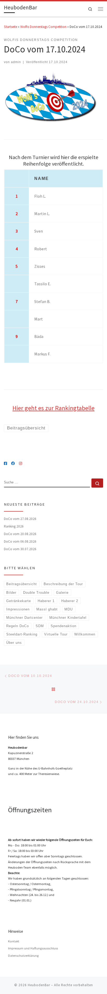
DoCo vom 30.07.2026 (20, 549)
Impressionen (18, 609)
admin (16, 62)
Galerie (62, 593)
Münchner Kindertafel (67, 618)
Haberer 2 (69, 601)
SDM (40, 626)
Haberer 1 (46, 601)
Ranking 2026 (14, 526)
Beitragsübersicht (21, 584)
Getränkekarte (18, 601)
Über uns (14, 643)
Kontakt (13, 941)
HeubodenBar (39, 985)
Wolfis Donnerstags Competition (43, 27)
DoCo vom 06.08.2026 (20, 541)
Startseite (10, 27)
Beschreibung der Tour (63, 584)
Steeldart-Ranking (21, 634)
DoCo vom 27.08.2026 (20, 519)
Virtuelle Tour (56, 634)
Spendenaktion (63, 626)
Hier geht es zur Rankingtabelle (53, 408)
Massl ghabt (47, 609)
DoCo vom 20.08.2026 (20, 534)
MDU (68, 609)
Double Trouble (36, 593)
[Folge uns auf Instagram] (20, 463)
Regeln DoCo (17, 626)
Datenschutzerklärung (23, 955)
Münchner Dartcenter (24, 618)
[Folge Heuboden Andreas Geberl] (5, 463)
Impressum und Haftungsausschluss (33, 948)
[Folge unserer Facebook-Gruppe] (13, 463)
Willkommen (84, 634)
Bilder (11, 593)
